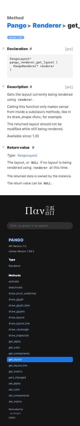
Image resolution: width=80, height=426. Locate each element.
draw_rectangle (19, 329)
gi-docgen (15, 413)
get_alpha (15, 341)
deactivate (15, 287)
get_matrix (15, 371)
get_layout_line (18, 365)
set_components (19, 395)
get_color (14, 347)
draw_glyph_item (19, 305)
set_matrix (15, 401)
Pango (16, 239)
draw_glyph (16, 299)
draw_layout (16, 317)
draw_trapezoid (19, 335)
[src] (69, 49)
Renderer (15, 265)
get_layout (15, 359)
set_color (14, 389)
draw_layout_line (19, 323)
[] (4, 48)
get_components (19, 353)
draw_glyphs (17, 311)
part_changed (17, 377)
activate (14, 281)
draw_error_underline (22, 293)
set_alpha (14, 383)
